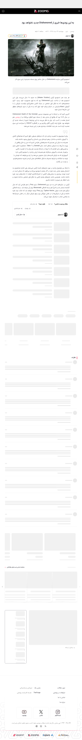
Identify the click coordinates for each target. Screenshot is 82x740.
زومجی (17, 117)
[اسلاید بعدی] (2, 586)
